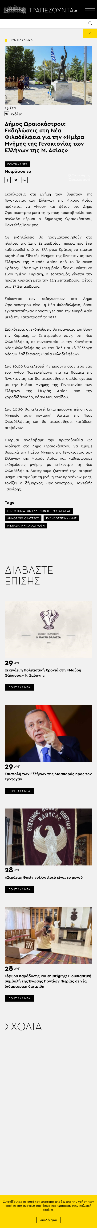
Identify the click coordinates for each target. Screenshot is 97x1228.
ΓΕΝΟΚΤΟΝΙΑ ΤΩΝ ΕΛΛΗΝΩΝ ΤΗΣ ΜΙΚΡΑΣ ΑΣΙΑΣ (39, 511)
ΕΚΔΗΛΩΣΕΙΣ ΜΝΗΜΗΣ (61, 518)
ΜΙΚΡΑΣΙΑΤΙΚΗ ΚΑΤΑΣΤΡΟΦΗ (26, 525)
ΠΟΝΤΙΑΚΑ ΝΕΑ (17, 164)
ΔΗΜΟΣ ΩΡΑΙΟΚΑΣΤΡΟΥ (23, 518)
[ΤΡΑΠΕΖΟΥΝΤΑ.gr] (41, 9)
